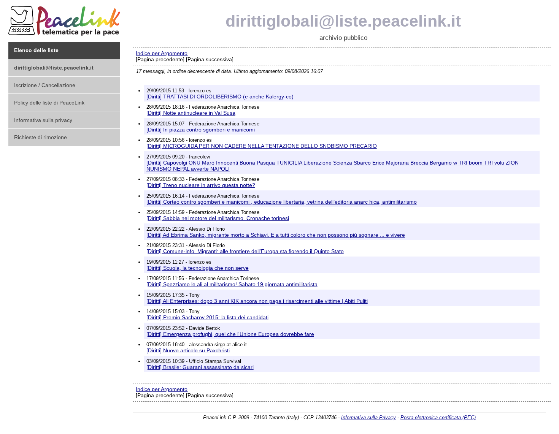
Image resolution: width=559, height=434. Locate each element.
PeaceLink (65, 18)
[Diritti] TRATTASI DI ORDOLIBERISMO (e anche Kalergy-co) (220, 96)
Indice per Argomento (161, 53)
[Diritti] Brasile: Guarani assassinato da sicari (200, 367)
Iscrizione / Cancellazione (44, 85)
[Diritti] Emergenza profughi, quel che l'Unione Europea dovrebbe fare (230, 334)
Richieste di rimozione (40, 137)
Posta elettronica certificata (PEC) (438, 417)
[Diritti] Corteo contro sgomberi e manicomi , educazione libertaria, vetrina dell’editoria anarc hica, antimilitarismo (281, 202)
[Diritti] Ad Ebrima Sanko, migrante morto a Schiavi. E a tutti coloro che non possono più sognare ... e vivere (275, 235)
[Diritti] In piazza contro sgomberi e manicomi (200, 130)
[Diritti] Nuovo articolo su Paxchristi (188, 350)
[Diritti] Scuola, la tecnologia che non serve (197, 268)
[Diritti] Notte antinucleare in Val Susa (190, 113)
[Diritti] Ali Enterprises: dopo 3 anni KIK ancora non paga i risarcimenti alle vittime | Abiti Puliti (257, 301)
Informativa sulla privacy (43, 120)
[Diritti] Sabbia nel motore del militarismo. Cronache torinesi (217, 218)
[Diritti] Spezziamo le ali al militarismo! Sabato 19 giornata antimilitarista (232, 284)
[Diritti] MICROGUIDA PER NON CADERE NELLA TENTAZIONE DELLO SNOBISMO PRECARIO (261, 146)
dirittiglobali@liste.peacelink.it (343, 21)
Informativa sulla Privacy (368, 417)
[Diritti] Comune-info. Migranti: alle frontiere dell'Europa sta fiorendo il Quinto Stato (245, 251)
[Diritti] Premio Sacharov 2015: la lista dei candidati (207, 317)
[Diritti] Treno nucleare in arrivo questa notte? (200, 185)
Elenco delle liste (36, 50)
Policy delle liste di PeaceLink (49, 103)
